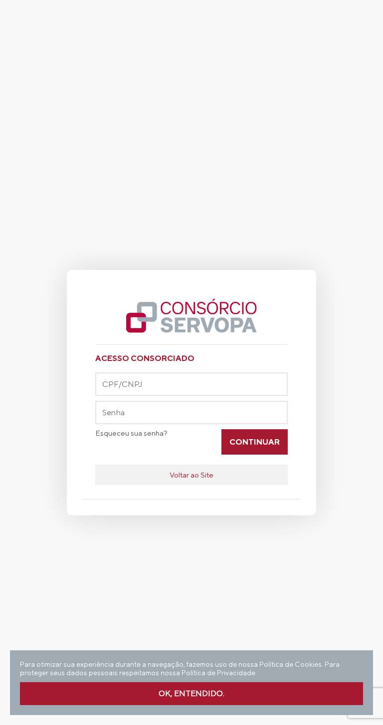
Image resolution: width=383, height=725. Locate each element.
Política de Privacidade (218, 673)
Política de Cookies (290, 664)
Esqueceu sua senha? (131, 433)
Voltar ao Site (191, 475)
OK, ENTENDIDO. (191, 693)
